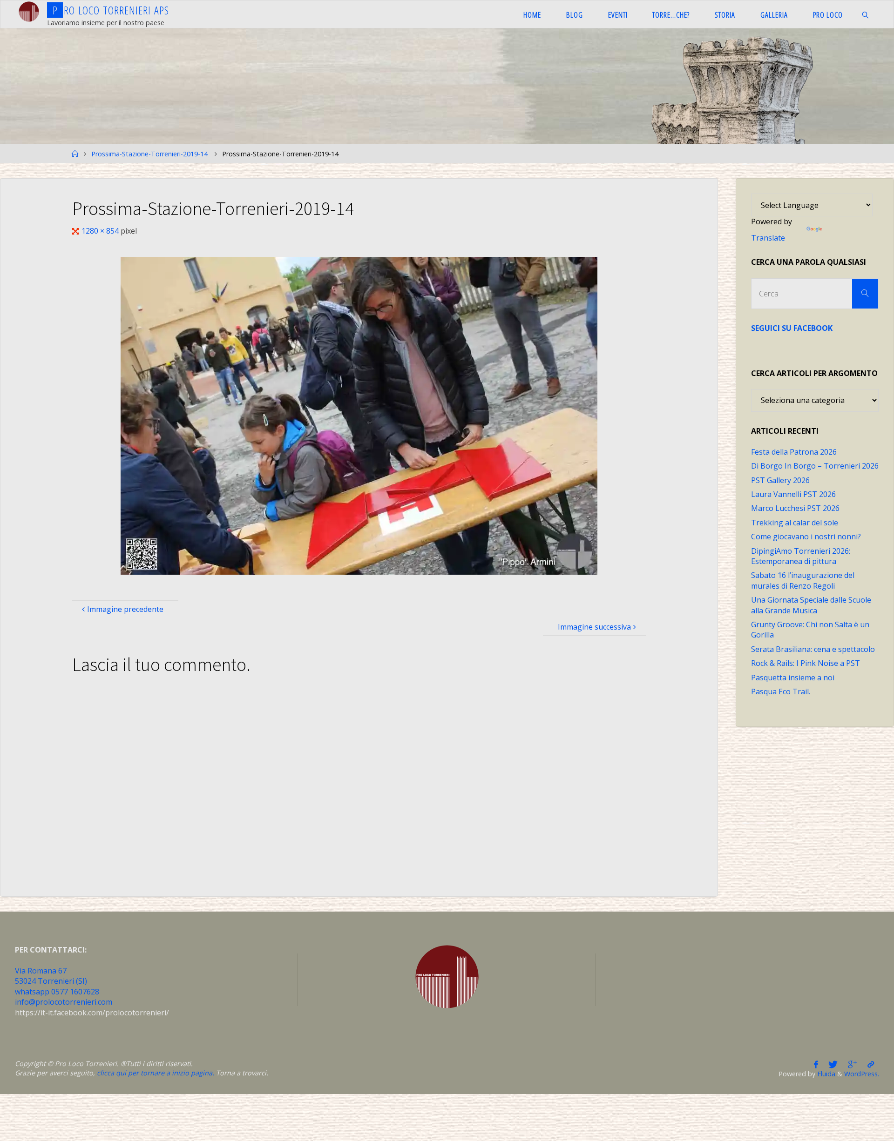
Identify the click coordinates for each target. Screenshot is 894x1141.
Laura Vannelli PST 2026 (793, 494)
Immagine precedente (125, 609)
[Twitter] (833, 1064)
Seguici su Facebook (792, 328)
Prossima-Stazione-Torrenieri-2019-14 (149, 153)
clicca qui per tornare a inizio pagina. (155, 1072)
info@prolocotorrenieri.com (63, 1002)
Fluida (825, 1073)
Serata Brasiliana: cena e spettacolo (813, 649)
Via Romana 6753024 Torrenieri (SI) (51, 976)
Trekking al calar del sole (794, 522)
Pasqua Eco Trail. (780, 691)
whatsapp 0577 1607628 (57, 992)
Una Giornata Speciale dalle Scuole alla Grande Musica (811, 605)
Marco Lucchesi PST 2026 (795, 508)
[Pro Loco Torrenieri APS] (29, 11)
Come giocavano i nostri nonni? (806, 536)
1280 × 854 (101, 231)
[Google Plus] (852, 1064)
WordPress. (861, 1073)
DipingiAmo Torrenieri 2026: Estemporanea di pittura (800, 556)
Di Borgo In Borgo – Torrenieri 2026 (815, 466)
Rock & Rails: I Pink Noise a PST (805, 663)
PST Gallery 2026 (780, 480)
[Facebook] (816, 1064)
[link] (865, 14)
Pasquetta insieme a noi (792, 677)
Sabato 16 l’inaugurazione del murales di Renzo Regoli (802, 580)
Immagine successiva (594, 627)
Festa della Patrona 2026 (794, 452)
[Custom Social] (870, 1064)
